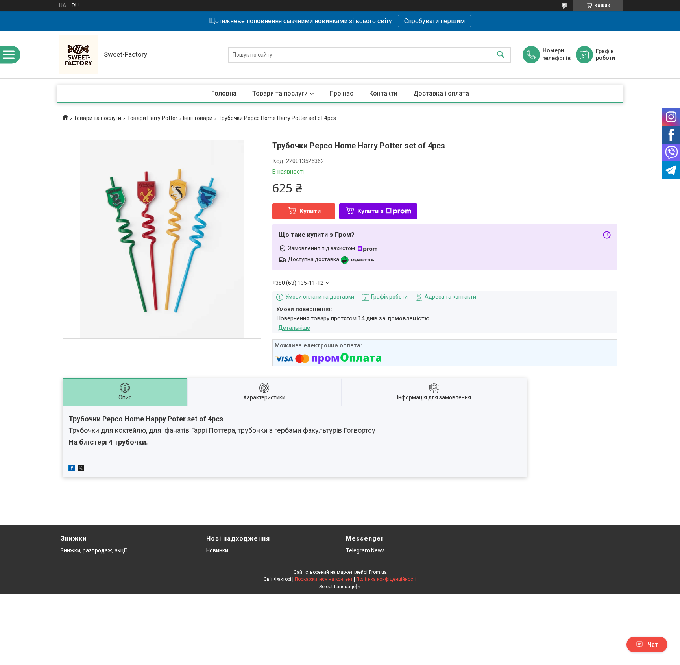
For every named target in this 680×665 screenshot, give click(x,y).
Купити (310, 211)
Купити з (370, 211)
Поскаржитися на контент (324, 579)
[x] (81, 469)
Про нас (341, 93)
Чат (653, 644)
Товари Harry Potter (152, 118)
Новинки (217, 550)
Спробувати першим (434, 21)
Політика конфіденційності (386, 579)
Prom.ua (378, 572)
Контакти (383, 93)
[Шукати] (500, 55)
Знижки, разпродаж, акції (94, 550)
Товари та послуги (280, 93)
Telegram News (365, 550)
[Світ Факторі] (78, 54)
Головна (224, 93)
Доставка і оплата (441, 93)
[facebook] (71, 469)
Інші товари (198, 118)
